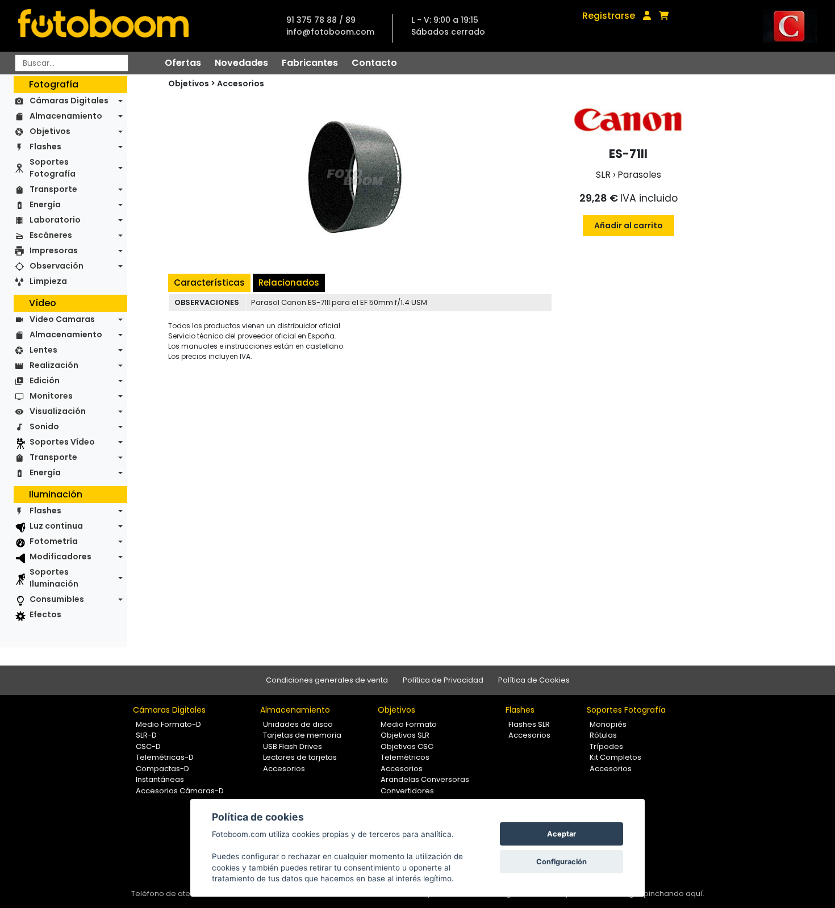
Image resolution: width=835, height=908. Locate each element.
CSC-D (148, 746)
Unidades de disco (298, 724)
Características (209, 282)
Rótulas (603, 735)
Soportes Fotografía (53, 167)
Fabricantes (310, 62)
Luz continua (56, 526)
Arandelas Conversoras (425, 779)
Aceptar (561, 834)
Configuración (561, 861)
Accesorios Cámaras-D (180, 790)
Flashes (45, 146)
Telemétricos (405, 757)
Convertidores (407, 790)
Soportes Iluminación (54, 577)
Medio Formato (409, 724)
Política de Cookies (534, 680)
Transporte (53, 189)
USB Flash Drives (292, 746)
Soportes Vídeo (62, 441)
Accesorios (240, 83)
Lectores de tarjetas (300, 757)
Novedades (241, 62)
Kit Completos (615, 757)
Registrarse (608, 15)
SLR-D (146, 735)
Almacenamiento (66, 116)
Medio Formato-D (168, 724)
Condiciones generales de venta (327, 680)
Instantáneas (160, 779)
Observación (57, 265)
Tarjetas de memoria (302, 735)
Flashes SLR (529, 724)
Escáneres (51, 235)
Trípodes (606, 746)
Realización (54, 365)
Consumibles (57, 599)
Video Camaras (62, 319)
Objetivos (50, 131)
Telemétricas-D (165, 757)
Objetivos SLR (405, 735)
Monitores (51, 395)
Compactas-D (162, 768)
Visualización (58, 411)
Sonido (44, 426)
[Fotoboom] (103, 26)
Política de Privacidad (443, 680)
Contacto (374, 62)
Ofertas (183, 62)
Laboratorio (55, 219)
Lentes (43, 349)
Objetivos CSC (407, 746)
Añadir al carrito (628, 225)
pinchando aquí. (674, 893)
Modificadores (60, 556)
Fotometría (54, 541)
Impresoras (54, 250)
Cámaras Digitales (69, 100)
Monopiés (608, 724)
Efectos (45, 614)
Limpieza (48, 281)
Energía (45, 204)
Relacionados (288, 282)
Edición (45, 380)
